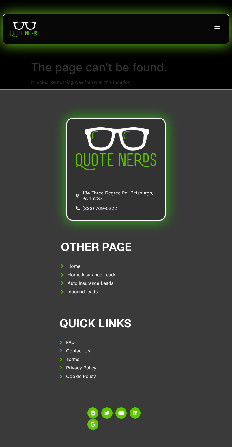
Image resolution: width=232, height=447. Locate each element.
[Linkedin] (135, 413)
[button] (217, 26)
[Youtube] (121, 413)
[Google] (93, 424)
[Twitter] (107, 413)
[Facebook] (93, 413)
